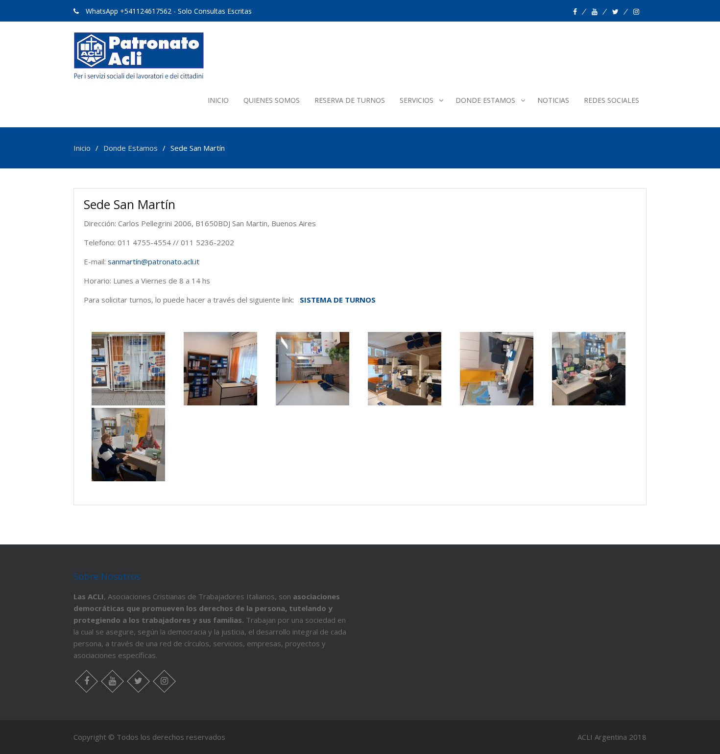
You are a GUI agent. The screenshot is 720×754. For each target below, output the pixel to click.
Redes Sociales (611, 100)
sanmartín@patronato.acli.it (153, 261)
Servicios (416, 100)
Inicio (218, 100)
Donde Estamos (485, 100)
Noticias (553, 100)
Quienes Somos (271, 100)
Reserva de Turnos (349, 100)
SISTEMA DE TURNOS (338, 300)
